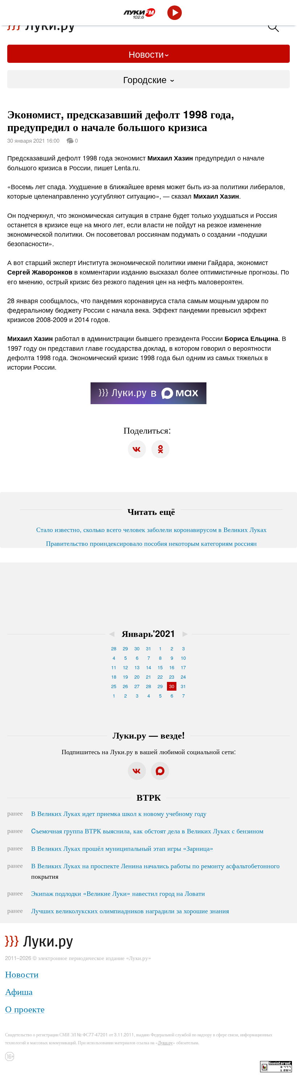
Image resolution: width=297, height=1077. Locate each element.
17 (183, 667)
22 (160, 676)
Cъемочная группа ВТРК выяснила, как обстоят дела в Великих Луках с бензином (147, 830)
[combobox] (148, 79)
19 (125, 676)
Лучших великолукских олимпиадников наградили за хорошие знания (130, 910)
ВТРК (149, 797)
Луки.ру (165, 1042)
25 (113, 686)
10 (183, 657)
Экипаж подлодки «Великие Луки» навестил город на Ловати (118, 893)
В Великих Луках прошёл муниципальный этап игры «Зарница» (122, 848)
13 (136, 667)
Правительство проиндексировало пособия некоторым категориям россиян (151, 543)
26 (125, 686)
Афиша (19, 991)
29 (125, 648)
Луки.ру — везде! (149, 734)
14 (148, 667)
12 (125, 667)
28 (113, 648)
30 (136, 648)
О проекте (25, 1008)
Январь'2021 (148, 633)
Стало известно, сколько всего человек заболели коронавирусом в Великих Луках (151, 529)
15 (160, 667)
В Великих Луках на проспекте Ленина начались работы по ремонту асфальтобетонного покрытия (155, 871)
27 (136, 686)
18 (113, 676)
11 (113, 667)
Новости (146, 53)
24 (183, 676)
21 (148, 676)
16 (171, 667)
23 (171, 676)
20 (136, 676)
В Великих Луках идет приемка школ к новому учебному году (118, 813)
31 (148, 648)
